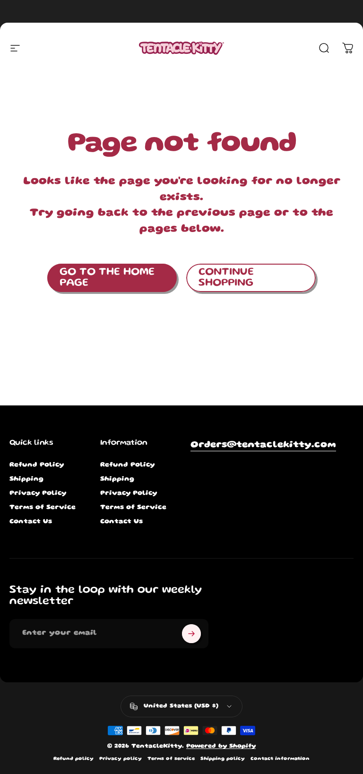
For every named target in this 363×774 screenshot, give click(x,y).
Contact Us (30, 522)
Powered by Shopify (221, 746)
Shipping (26, 479)
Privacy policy (120, 759)
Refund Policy (36, 465)
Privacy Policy (37, 493)
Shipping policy (222, 759)
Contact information (280, 759)
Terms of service (171, 759)
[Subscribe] (191, 633)
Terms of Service (42, 507)
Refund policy (73, 759)
